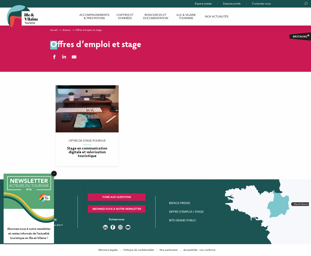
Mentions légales (108, 250)
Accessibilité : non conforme (199, 250)
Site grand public (182, 220)
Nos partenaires (169, 250)
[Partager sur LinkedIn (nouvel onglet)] (64, 57)
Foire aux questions (116, 197)
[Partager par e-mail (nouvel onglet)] (74, 57)
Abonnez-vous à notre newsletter (116, 209)
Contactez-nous (261, 3)
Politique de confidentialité (138, 250)
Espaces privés (231, 3)
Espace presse (203, 3)
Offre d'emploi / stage (186, 212)
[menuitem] (94, 16)
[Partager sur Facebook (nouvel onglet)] (54, 57)
